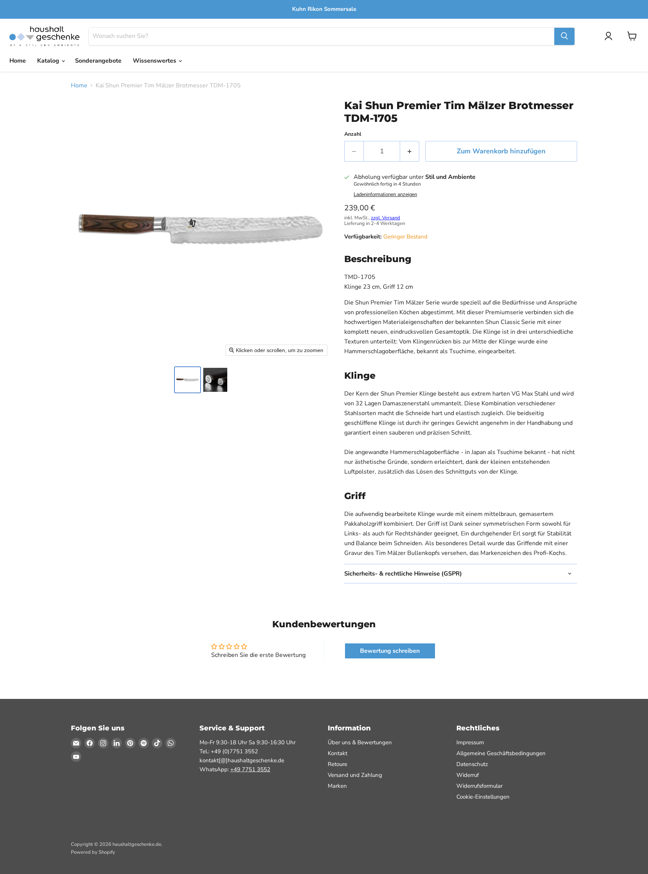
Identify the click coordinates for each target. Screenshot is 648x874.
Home (17, 61)
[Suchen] (564, 36)
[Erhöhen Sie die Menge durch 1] (409, 151)
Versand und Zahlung (355, 775)
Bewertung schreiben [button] (390, 651)
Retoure (337, 764)
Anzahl (352, 134)
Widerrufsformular (479, 786)
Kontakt (337, 753)
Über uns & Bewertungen (360, 742)
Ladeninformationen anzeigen (385, 194)
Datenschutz (472, 764)
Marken (337, 786)
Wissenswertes (155, 61)
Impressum (470, 742)
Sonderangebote (98, 61)
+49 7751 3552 (250, 769)
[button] (187, 380)
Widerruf (467, 775)
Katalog (49, 61)
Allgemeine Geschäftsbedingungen (501, 753)
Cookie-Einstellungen (483, 797)
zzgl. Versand (385, 217)
